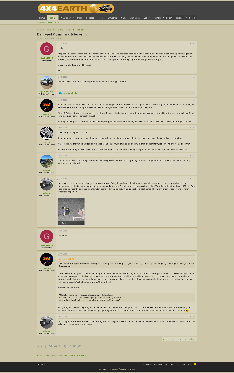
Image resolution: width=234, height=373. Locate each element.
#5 (194, 156)
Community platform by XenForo (117, 369)
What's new (66, 17)
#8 (194, 254)
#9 (194, 317)
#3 (194, 100)
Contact (157, 17)
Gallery (147, 17)
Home (42, 17)
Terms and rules (160, 364)
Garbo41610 (44, 38)
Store (79, 17)
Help (183, 364)
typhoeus (46, 193)
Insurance (135, 17)
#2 (194, 77)
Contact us (147, 364)
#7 (194, 231)
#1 (194, 43)
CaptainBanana (47, 91)
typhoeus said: (65, 259)
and (69, 93)
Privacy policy (174, 364)
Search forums (53, 22)
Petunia (47, 114)
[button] (73, 17)
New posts (41, 22)
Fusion (42, 364)
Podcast (90, 17)
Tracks (100, 17)
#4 (194, 128)
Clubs (123, 17)
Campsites (112, 17)
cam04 (46, 170)
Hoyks (47, 142)
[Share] (190, 43)
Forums (52, 17)
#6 (194, 178)
